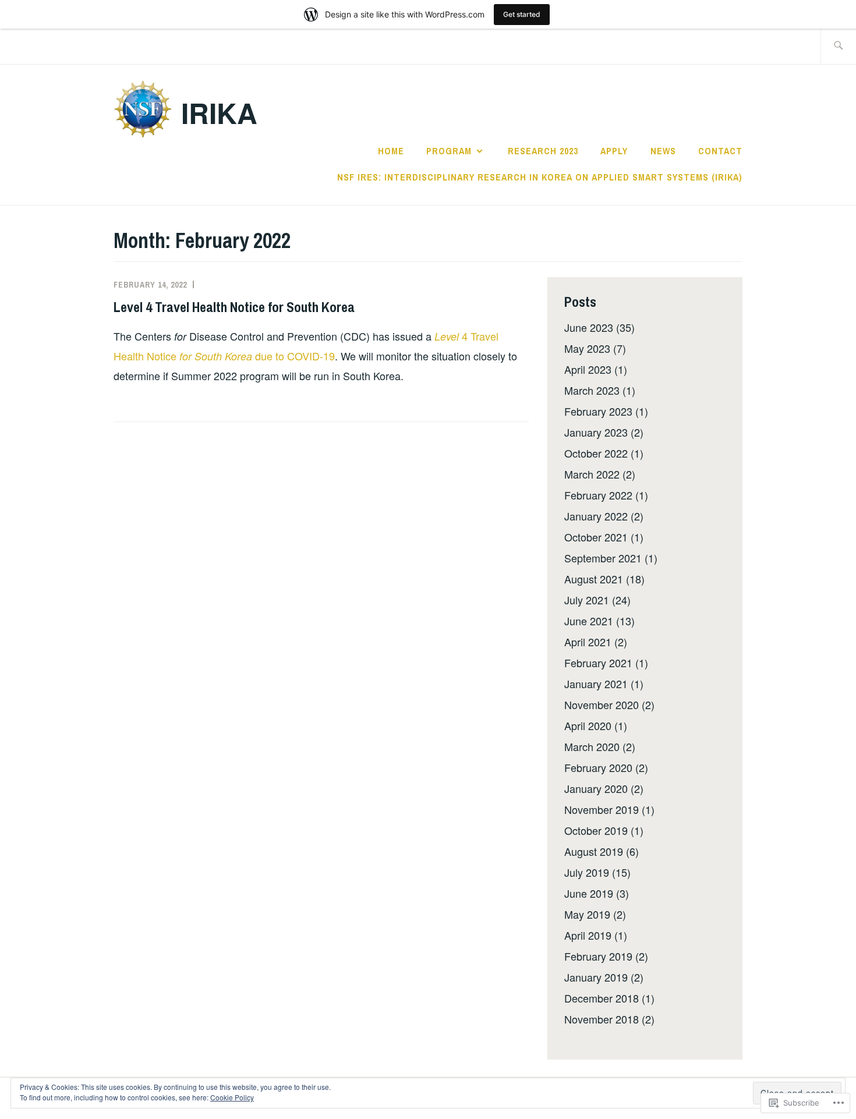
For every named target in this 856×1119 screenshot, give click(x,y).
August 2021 (593, 578)
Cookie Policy (232, 1097)
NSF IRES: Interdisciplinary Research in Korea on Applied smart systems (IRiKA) (539, 177)
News (663, 150)
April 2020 (587, 725)
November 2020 (601, 704)
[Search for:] (838, 46)
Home (391, 150)
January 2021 (596, 683)
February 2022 (598, 494)
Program (449, 150)
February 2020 (598, 767)
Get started (521, 14)
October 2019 (596, 830)
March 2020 (592, 746)
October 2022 (596, 453)
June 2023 (588, 327)
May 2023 (587, 348)
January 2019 (596, 977)
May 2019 (587, 914)
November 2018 (601, 1018)
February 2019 (598, 956)
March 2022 (592, 473)
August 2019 (593, 851)
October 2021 (596, 536)
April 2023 (587, 369)
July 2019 (586, 872)
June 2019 (588, 893)
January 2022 (596, 515)
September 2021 (603, 557)
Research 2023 (543, 150)
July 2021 (586, 599)
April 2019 (587, 935)
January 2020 (596, 788)
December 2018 (601, 997)
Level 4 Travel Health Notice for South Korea (234, 307)
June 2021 (588, 620)
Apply (614, 150)
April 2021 (587, 641)
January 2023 (596, 432)
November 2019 (601, 809)
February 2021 (598, 662)
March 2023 (592, 390)
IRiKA (219, 113)
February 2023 (598, 411)
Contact (720, 150)
